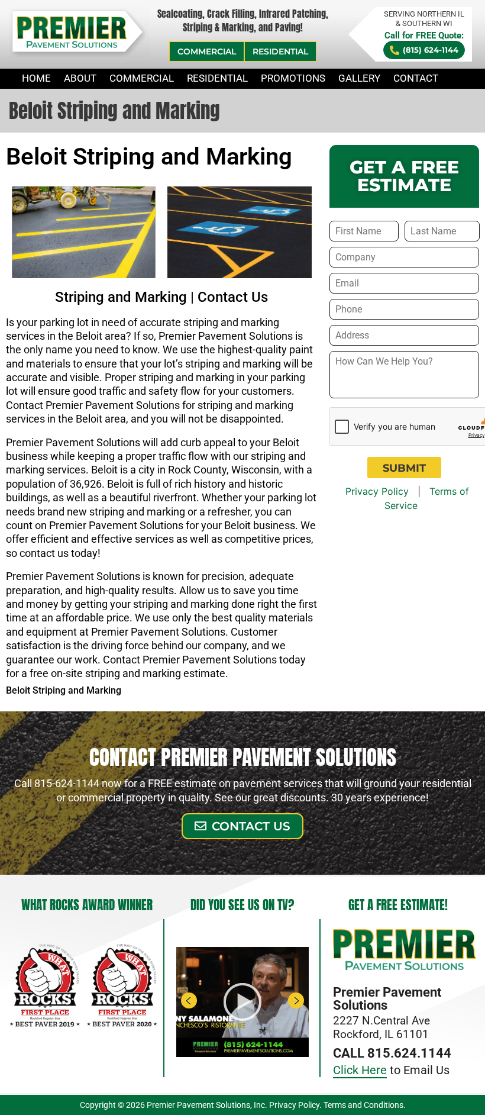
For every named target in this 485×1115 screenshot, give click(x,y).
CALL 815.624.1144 (392, 1053)
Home (36, 78)
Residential (217, 78)
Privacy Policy (377, 491)
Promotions (293, 78)
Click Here (360, 1070)
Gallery (359, 78)
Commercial (141, 78)
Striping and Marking (121, 297)
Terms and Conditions (363, 1105)
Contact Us (233, 297)
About (80, 78)
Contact (415, 78)
